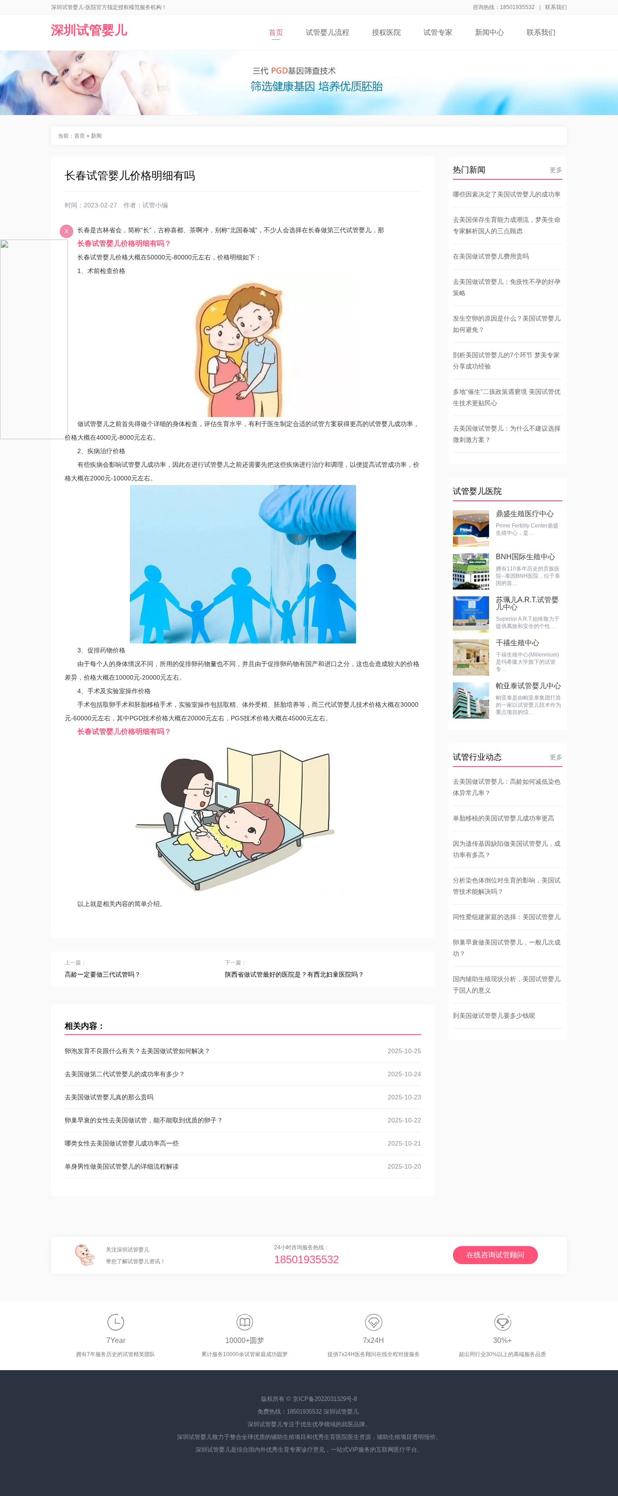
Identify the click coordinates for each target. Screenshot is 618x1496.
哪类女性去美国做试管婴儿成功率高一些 (243, 1143)
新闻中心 (489, 32)
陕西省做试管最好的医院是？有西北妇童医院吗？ (294, 974)
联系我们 (556, 7)
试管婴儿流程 (327, 32)
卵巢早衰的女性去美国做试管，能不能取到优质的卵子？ (243, 1120)
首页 (276, 32)
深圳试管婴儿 (89, 30)
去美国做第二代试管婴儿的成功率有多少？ (243, 1074)
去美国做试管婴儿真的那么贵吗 (243, 1097)
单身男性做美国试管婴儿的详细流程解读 (243, 1166)
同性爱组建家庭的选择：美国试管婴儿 (507, 917)
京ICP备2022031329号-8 (325, 1398)
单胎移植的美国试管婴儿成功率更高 (503, 818)
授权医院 (386, 32)
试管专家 (437, 32)
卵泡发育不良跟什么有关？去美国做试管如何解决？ (243, 1051)
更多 (556, 169)
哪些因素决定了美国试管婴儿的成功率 (507, 194)
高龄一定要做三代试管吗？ (103, 974)
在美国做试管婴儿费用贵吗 (491, 256)
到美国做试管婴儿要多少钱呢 (494, 1015)
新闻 (96, 136)
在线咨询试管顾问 (495, 1255)
